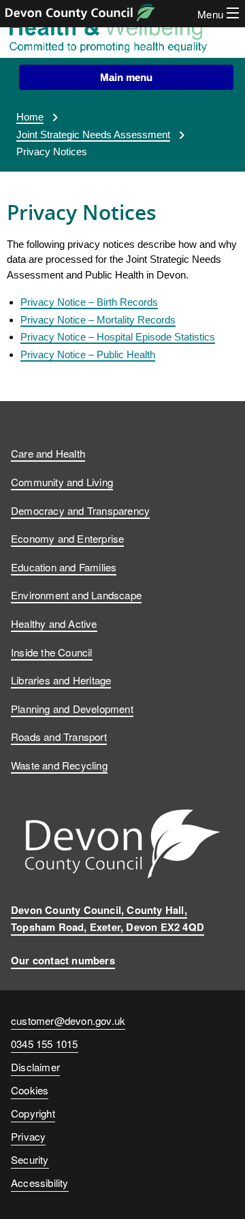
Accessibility (40, 1182)
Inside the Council (52, 651)
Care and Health (48, 452)
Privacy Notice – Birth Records (89, 302)
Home (30, 117)
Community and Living (62, 481)
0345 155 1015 (44, 1046)
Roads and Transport (59, 736)
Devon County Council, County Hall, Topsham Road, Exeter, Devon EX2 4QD (107, 918)
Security (30, 1159)
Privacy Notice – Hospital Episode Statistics (117, 337)
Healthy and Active (54, 623)
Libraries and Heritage (61, 679)
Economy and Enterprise (67, 538)
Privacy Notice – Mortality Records (98, 320)
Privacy (28, 1135)
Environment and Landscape (76, 594)
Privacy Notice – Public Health (87, 354)
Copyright (33, 1112)
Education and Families (63, 566)
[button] (126, 77)
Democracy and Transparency (80, 510)
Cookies (29, 1089)
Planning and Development (72, 708)
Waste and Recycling (59, 764)
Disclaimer (35, 1066)
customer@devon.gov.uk (68, 1020)
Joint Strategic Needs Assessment (93, 134)
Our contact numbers (63, 960)
